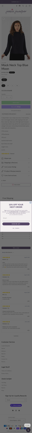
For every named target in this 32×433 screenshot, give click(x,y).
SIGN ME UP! (16, 224)
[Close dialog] (30, 202)
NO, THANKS (16, 228)
